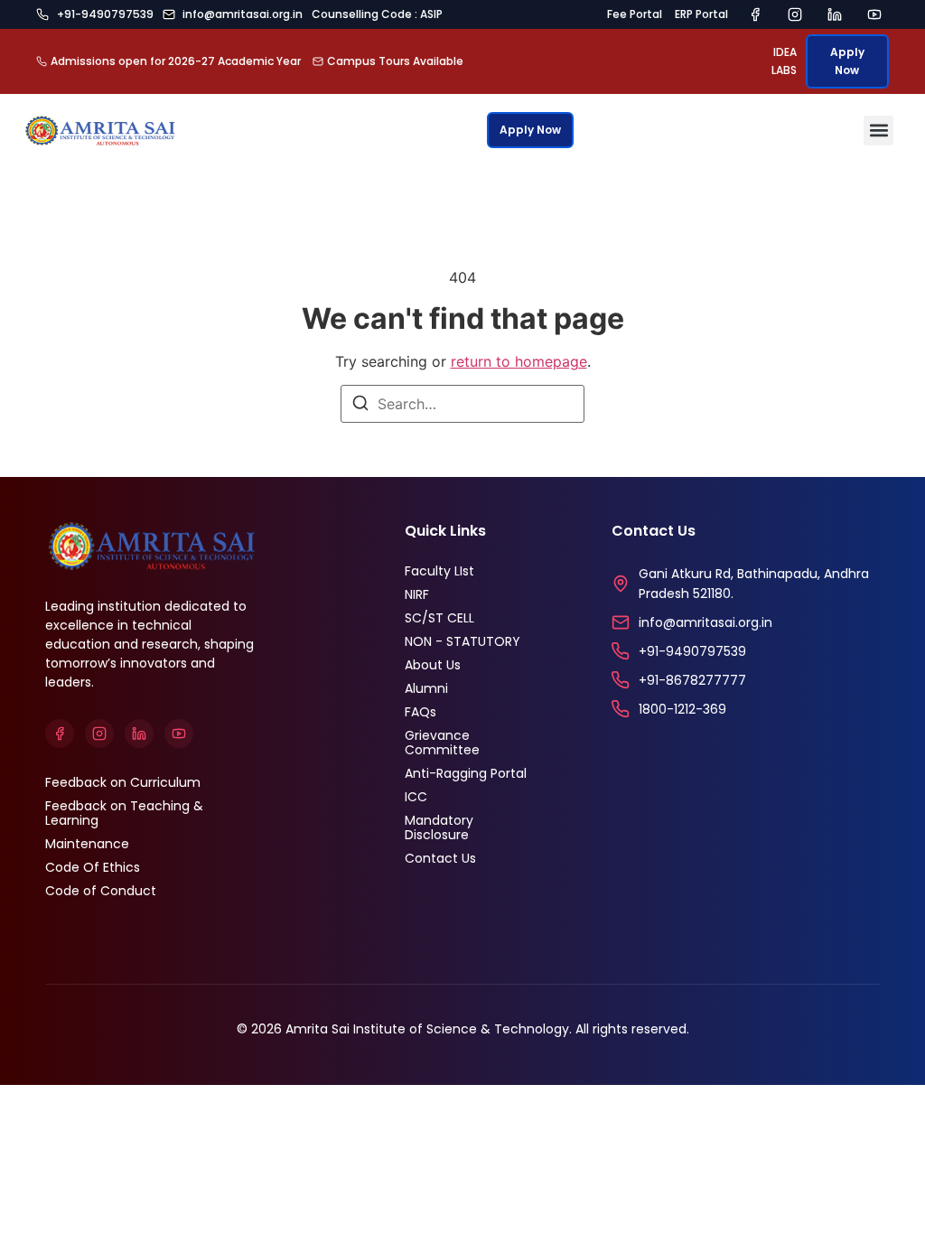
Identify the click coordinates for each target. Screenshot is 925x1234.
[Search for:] (462, 404)
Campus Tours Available (395, 61)
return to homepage (519, 361)
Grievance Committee (442, 742)
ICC (416, 797)
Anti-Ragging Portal (466, 773)
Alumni (426, 688)
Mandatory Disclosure (439, 827)
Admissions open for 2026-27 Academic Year (176, 61)
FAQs (420, 712)
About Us (433, 665)
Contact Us (440, 858)
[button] (878, 130)
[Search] (360, 406)
